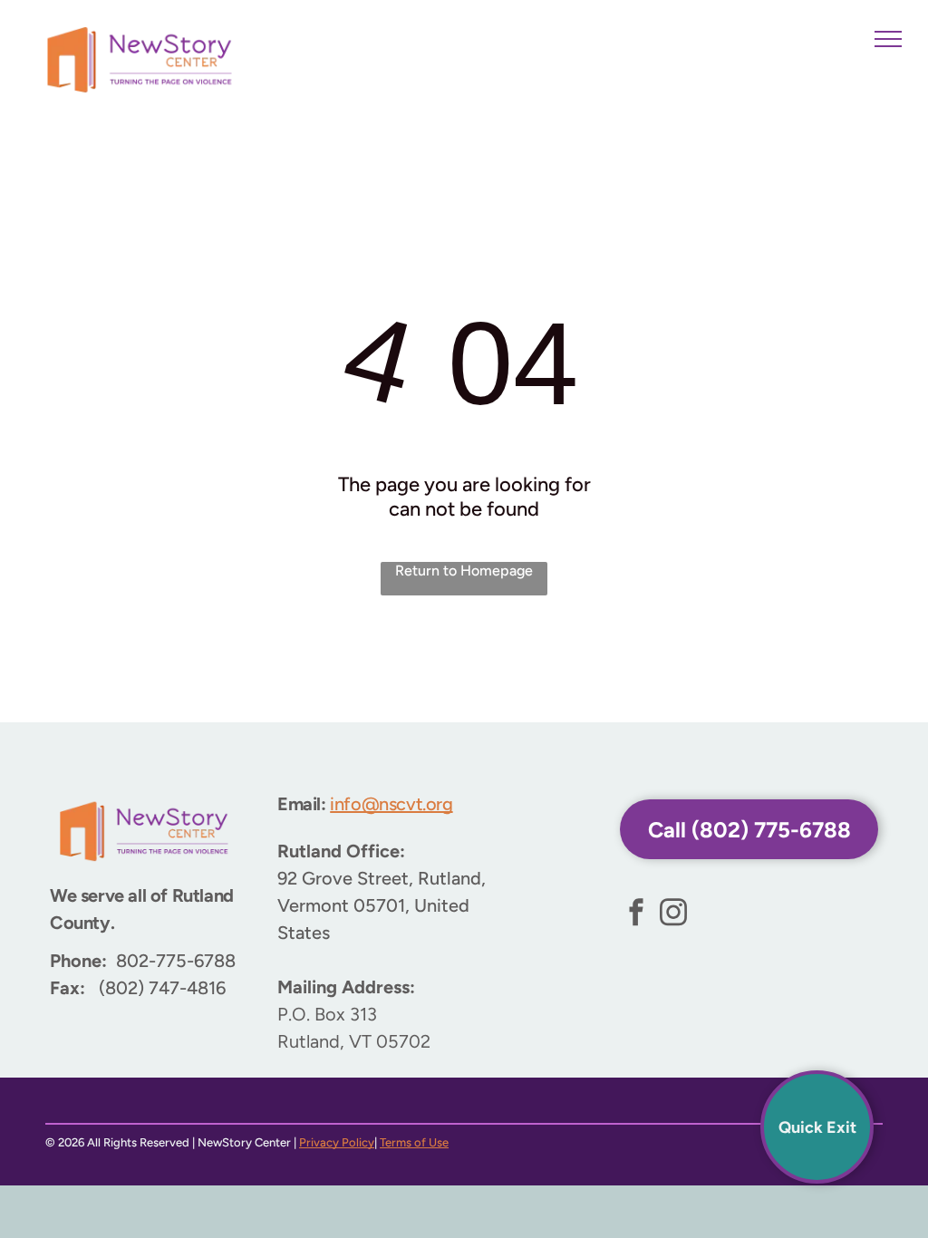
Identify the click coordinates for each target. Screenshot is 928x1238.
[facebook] (636, 914)
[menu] (888, 39)
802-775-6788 (176, 961)
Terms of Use (414, 1142)
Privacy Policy (336, 1142)
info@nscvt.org (391, 804)
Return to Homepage (464, 570)
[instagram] (673, 914)
